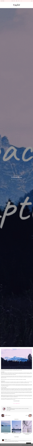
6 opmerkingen (20, 179)
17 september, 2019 (9, 439)
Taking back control (18, 403)
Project (16, 175)
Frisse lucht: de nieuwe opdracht (16, 433)
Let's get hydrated (6, 433)
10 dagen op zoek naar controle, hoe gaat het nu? (27, 434)
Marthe (6, 439)
